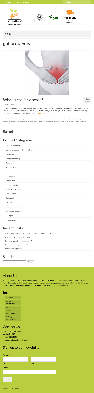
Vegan (10, 216)
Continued (41, 113)
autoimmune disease (38, 119)
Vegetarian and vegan (14, 211)
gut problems (41, 121)
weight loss (83, 121)
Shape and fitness (13, 207)
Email (6, 368)
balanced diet (48, 119)
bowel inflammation (58, 119)
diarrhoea (5, 121)
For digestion (11, 167)
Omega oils (10, 198)
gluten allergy (13, 121)
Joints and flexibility (13, 189)
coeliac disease (69, 119)
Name (6, 355)
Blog (12, 104)
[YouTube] (50, 2)
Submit (7, 379)
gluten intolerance (22, 121)
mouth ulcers (64, 121)
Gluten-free (10, 181)
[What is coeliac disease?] (47, 72)
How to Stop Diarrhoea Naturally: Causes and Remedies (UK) (28, 233)
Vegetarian (12, 220)
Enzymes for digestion (13, 249)
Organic (9, 202)
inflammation (49, 121)
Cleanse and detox (13, 145)
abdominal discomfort (10, 119)
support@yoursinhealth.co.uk (16, 340)
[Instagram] (53, 2)
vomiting (77, 121)
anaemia (29, 119)
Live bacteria (11, 194)
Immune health (12, 185)
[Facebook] (57, 2)
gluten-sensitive (32, 121)
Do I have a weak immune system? (18, 241)
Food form (10, 163)
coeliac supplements (80, 119)
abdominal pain (21, 119)
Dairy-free (10, 154)
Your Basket (22, 2)
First (4, 363)
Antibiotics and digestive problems (18, 245)
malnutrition (57, 121)
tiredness (71, 121)
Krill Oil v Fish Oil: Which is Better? (18, 237)
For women (10, 176)
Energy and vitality (13, 159)
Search (30, 262)
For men (9, 172)
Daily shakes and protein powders (19, 150)
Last (32, 363)
